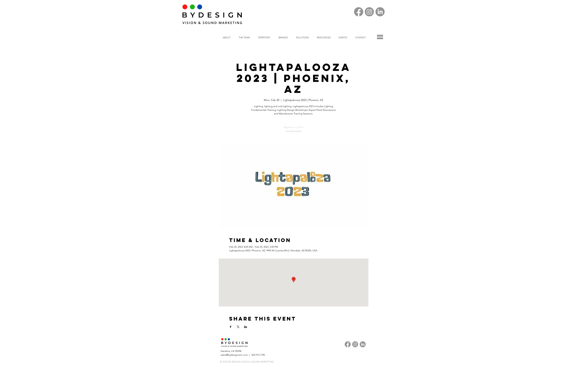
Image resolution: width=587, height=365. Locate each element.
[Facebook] (358, 11)
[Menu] (380, 37)
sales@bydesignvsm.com (234, 354)
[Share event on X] (238, 327)
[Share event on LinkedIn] (245, 327)
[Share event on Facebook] (230, 327)
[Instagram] (369, 11)
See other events (293, 130)
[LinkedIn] (380, 11)
